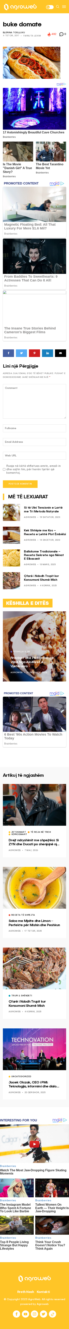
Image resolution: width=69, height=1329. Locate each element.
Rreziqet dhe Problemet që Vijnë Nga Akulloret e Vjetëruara (32, 662)
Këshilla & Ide (21, 652)
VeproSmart (19, 835)
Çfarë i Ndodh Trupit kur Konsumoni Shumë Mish (27, 1004)
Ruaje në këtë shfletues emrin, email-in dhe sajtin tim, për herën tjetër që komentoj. (33, 469)
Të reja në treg (40, 832)
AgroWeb (30, 517)
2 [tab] (58, 617)
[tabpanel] (34, 646)
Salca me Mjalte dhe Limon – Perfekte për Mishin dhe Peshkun (34, 923)
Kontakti (43, 1292)
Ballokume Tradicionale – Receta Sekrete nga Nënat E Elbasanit (44, 555)
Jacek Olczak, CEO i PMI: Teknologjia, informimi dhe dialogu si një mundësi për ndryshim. (34, 1085)
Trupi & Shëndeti (21, 996)
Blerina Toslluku (14, 33)
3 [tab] (60, 617)
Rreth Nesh (25, 1292)
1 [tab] (56, 617)
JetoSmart (18, 832)
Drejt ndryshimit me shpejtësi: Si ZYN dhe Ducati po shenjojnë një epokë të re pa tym (34, 843)
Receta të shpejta (23, 915)
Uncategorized (21, 1077)
